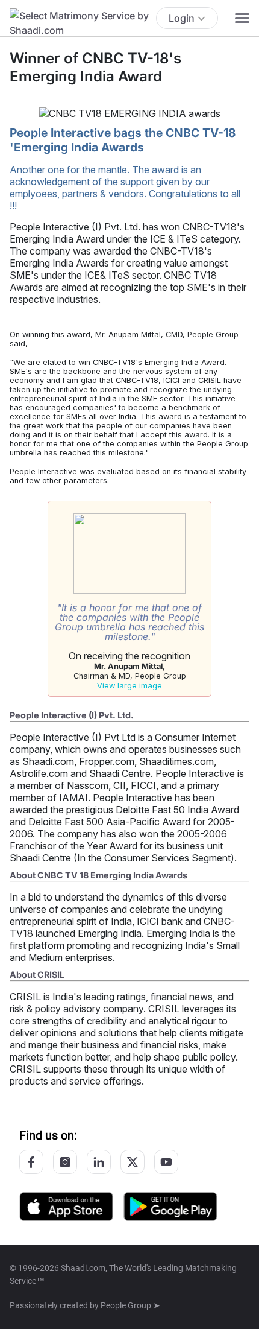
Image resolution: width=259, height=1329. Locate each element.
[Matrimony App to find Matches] (66, 1205)
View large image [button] (129, 685)
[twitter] (132, 1162)
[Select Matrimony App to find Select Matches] (170, 1205)
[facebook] (31, 1162)
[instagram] (65, 1162)
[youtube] (166, 1162)
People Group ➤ (130, 1305)
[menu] (242, 18)
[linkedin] (99, 1162)
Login (182, 18)
